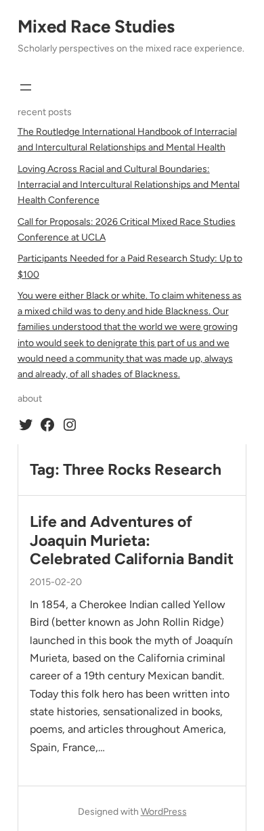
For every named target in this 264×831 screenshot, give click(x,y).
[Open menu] (26, 87)
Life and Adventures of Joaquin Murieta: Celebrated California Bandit (132, 540)
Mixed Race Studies (96, 26)
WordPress (164, 811)
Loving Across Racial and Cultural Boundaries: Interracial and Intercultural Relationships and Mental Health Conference (129, 184)
